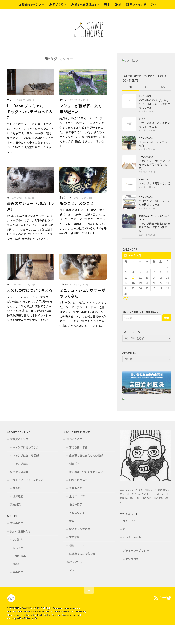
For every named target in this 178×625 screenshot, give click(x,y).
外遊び (17, 488)
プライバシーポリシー (136, 550)
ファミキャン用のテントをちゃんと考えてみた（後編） (154, 164)
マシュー (11, 100)
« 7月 (125, 298)
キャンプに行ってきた (26, 447)
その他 (142, 118)
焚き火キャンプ (31, 4)
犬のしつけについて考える (29, 290)
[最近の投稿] (147, 87)
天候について (77, 512)
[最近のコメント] (163, 87)
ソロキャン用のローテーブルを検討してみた (154, 202)
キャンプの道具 (146, 137)
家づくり (58, 4)
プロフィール (161, 493)
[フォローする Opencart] (162, 598)
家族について (66, 197)
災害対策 (15, 504)
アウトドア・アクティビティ (26, 480)
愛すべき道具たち (85, 4)
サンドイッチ (137, 4)
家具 (71, 521)
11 (133, 277)
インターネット (132, 537)
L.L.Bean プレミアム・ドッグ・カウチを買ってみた (30, 111)
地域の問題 (75, 504)
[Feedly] (156, 598)
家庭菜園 (74, 537)
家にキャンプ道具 (79, 529)
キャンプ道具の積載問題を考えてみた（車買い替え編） (154, 227)
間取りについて (78, 480)
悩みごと (74, 463)
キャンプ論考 (145, 96)
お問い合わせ (131, 559)
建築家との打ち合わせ (82, 553)
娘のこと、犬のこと (76, 203)
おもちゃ (18, 547)
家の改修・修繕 (78, 447)
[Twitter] (168, 598)
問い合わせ (136, 498)
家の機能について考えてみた (86, 472)
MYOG (16, 564)
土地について (77, 496)
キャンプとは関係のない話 (154, 183)
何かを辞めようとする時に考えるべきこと (154, 124)
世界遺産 (18, 496)
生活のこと (16, 523)
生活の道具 (19, 556)
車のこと (18, 572)
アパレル (18, 539)
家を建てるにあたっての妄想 (86, 455)
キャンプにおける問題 (26, 455)
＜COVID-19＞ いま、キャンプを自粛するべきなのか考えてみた (154, 103)
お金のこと (144, 215)
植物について (77, 545)
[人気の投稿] (130, 87)
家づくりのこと (76, 439)
